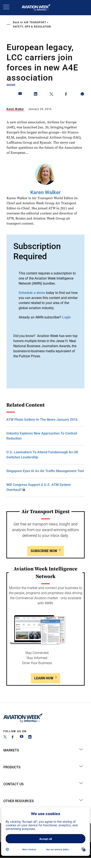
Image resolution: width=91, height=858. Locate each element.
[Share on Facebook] (67, 94)
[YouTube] (21, 737)
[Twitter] (5, 737)
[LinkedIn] (30, 737)
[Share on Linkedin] (36, 94)
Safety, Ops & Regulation (32, 26)
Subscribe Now (44, 551)
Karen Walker (15, 109)
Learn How (43, 678)
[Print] (82, 94)
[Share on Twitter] (51, 94)
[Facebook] (13, 737)
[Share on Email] (20, 94)
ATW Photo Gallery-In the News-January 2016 (41, 420)
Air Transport (35, 22)
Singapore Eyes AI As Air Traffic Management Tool (45, 471)
